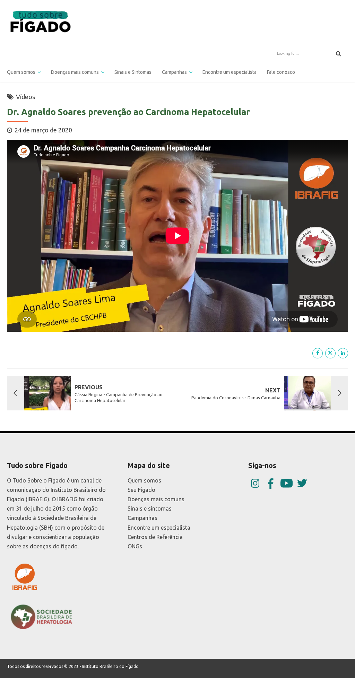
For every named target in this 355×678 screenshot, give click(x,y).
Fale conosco (281, 72)
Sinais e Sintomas (132, 72)
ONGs (135, 546)
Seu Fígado (141, 490)
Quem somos (21, 72)
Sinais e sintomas (150, 508)
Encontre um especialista (229, 72)
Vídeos (25, 96)
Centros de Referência (155, 537)
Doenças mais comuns (75, 72)
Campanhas (142, 518)
